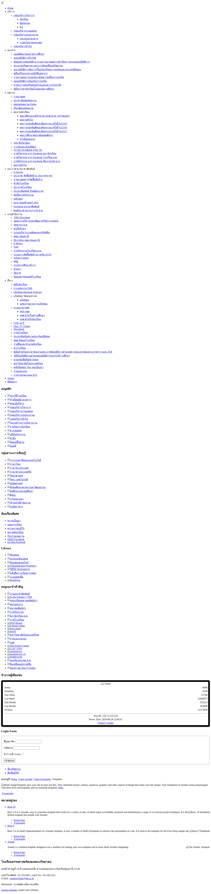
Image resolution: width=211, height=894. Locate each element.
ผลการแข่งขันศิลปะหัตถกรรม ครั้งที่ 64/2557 (43, 131)
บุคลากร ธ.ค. (21, 224)
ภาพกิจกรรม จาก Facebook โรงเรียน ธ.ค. (35, 157)
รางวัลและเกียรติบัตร (25, 146)
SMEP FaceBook (15, 539)
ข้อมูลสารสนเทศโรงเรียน (27, 276)
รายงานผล (19, 96)
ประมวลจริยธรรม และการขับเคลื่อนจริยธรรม (38, 65)
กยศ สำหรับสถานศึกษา (32, 315)
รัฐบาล (17, 273)
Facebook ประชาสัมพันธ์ (26, 206)
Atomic (11, 842)
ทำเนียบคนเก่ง (27, 139)
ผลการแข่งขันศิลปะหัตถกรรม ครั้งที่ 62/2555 (43, 123)
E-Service (18, 172)
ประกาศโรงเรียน (23, 187)
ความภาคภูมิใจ (15, 528)
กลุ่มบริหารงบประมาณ (26, 34)
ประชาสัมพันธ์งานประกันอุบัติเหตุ (32, 336)
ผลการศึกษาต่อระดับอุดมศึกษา (36, 135)
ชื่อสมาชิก (9, 741)
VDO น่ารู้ (19, 323)
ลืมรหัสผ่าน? (14, 769)
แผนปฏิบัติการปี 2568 (25, 58)
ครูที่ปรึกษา (20, 228)
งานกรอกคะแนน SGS (25, 375)
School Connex (21, 258)
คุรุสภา (17, 269)
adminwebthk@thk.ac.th (22, 878)
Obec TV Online (22, 326)
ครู (21, 27)
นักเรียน (24, 19)
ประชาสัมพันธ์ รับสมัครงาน (28, 191)
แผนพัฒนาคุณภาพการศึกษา (29, 54)
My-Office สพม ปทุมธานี (27, 240)
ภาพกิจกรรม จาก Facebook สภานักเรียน (35, 153)
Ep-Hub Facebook (16, 542)
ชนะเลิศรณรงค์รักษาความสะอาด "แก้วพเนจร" (45, 116)
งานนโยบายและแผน (31, 42)
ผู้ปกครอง (25, 23)
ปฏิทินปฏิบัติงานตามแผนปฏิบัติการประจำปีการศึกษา (42, 355)
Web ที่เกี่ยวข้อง (22, 143)
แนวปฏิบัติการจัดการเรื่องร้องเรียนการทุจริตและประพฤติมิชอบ (47, 69)
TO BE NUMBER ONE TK (28, 150)
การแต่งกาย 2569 (23, 288)
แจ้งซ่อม (24, 300)
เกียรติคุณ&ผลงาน (23, 108)
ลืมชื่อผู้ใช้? (13, 773)
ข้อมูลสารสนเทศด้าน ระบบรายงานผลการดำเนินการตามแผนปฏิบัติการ (52, 61)
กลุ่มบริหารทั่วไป (23, 46)
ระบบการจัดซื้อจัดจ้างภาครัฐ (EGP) (32, 254)
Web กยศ (24, 311)
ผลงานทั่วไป (26, 119)
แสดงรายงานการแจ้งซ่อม (34, 303)
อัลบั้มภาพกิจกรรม (24, 195)
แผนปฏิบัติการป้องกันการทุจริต (30, 81)
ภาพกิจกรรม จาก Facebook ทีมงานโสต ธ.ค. (37, 161)
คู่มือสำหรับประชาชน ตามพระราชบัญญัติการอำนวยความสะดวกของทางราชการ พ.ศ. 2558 (63, 352)
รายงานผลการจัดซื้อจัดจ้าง (28, 179)
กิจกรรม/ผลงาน (15, 536)
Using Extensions (42, 779)
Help (60, 787)
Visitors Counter (106, 723)
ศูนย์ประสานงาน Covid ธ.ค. (28, 210)
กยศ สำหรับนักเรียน (30, 319)
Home (10, 8)
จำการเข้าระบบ (12, 754)
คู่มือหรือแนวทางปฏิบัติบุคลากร (31, 73)
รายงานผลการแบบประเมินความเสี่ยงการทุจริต (39, 77)
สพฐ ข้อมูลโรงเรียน (24, 340)
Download (19, 329)
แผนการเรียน (14, 524)
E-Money (18, 243)
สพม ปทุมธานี (21, 236)
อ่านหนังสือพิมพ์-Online (26, 359)
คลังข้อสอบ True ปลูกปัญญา (29, 367)
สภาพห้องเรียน (15, 532)
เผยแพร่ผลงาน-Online (25, 104)
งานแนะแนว (20, 371)
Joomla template (9, 890)
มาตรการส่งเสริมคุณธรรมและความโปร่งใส (37, 85)
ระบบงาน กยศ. (22, 307)
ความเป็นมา (14, 520)
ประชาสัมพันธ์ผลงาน (25, 100)
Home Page (19, 820)
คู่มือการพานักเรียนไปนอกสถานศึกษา (34, 89)
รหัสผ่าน (8, 747)
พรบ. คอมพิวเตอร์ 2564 (26, 202)
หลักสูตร (18, 198)
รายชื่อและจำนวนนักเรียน (28, 344)
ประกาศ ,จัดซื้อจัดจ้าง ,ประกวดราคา (33, 175)
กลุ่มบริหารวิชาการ (24, 15)
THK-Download (22, 217)
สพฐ (16, 261)
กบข (16, 247)
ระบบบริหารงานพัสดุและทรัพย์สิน (32, 232)
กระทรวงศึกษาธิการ (25, 265)
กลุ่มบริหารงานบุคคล (25, 31)
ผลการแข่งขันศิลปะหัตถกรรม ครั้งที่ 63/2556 (43, 127)
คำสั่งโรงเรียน (21, 183)
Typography (8, 793)
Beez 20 (11, 807)
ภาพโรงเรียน (21, 332)
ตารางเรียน (20, 348)
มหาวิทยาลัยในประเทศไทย (28, 363)
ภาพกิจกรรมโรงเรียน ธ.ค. (28, 250)
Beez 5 (10, 825)
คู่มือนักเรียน (20, 284)
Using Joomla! (25, 779)
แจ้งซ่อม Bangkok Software (28, 292)
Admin (10, 378)
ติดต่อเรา (12, 381)
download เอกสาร (29, 38)
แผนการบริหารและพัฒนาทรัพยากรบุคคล (36, 221)
